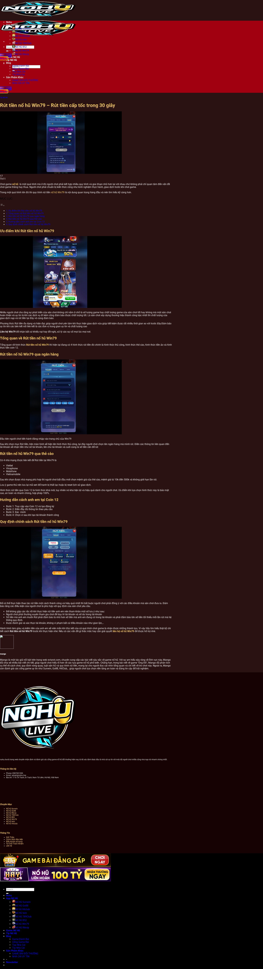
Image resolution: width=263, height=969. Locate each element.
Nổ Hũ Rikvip (22, 927)
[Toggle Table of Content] (2, 205)
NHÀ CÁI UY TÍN (20, 83)
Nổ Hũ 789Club (23, 43)
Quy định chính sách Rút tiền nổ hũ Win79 (29, 224)
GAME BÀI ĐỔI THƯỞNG (25, 80)
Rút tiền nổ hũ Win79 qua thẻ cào (25, 219)
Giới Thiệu (10, 837)
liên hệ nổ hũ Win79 (123, 631)
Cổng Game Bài (20, 68)
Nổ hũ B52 (10, 817)
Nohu (9, 22)
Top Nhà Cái (18, 71)
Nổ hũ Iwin (10, 821)
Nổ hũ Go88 (11, 811)
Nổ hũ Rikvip (11, 813)
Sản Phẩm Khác (14, 77)
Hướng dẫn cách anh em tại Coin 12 (26, 221)
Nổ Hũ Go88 (21, 32)
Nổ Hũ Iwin (21, 39)
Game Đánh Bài (20, 65)
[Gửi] (7, 893)
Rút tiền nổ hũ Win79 (37, 344)
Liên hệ (9, 846)
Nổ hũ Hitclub (22, 36)
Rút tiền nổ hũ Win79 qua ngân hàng (26, 216)
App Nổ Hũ (12, 25)
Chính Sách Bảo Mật (14, 839)
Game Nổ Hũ (13, 930)
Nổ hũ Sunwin (12, 809)
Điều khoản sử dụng (14, 841)
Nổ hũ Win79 (22, 50)
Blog (8, 936)
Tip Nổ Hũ (4, 98)
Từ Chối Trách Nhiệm (15, 844)
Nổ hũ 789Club (12, 815)
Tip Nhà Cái (18, 74)
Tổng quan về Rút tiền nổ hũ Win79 (26, 213)
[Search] (5, 63)
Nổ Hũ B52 (21, 46)
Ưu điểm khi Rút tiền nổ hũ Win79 (25, 210)
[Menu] (5, 41)
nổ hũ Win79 (57, 192)
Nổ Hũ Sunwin (23, 28)
